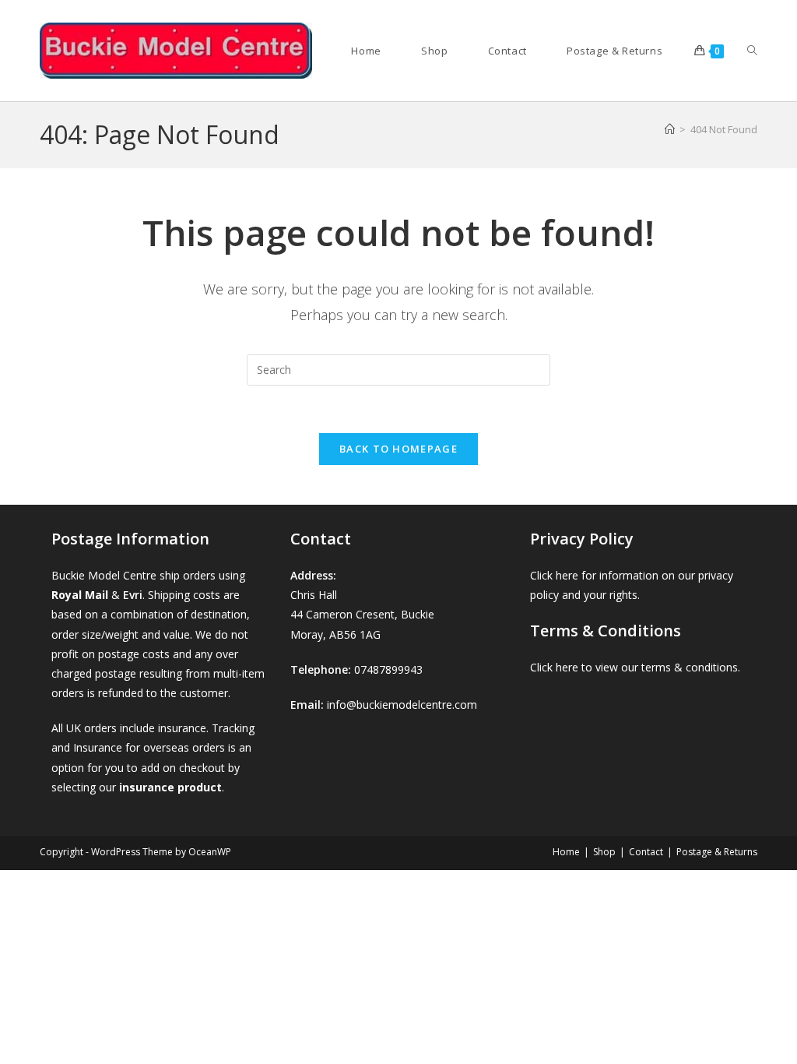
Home (566, 851)
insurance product (170, 787)
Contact (646, 851)
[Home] (670, 129)
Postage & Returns (716, 851)
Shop (604, 851)
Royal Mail (79, 594)
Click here (554, 575)
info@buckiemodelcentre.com (402, 704)
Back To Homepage (398, 449)
